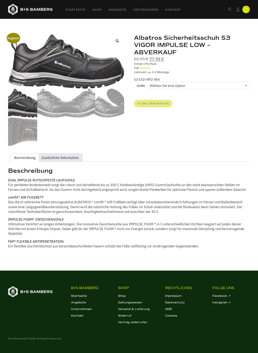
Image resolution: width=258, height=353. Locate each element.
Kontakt (173, 10)
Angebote (117, 10)
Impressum (173, 296)
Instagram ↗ (221, 302)
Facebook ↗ (221, 296)
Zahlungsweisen (130, 302)
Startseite (75, 10)
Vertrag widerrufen (132, 322)
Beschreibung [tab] (25, 157)
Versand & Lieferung (134, 309)
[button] (117, 41)
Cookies (171, 315)
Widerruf (124, 315)
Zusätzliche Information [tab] (60, 157)
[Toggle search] (230, 9)
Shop (97, 10)
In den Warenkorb (153, 103)
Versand (145, 67)
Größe (141, 85)
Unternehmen (146, 10)
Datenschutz (175, 302)
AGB (168, 309)
